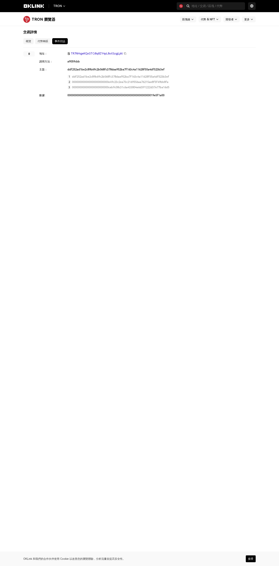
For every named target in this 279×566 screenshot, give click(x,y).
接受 (250, 558)
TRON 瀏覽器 (43, 19)
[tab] (28, 41)
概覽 (28, 41)
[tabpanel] (139, 74)
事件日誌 (60, 41)
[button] (188, 6)
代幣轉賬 (43, 41)
